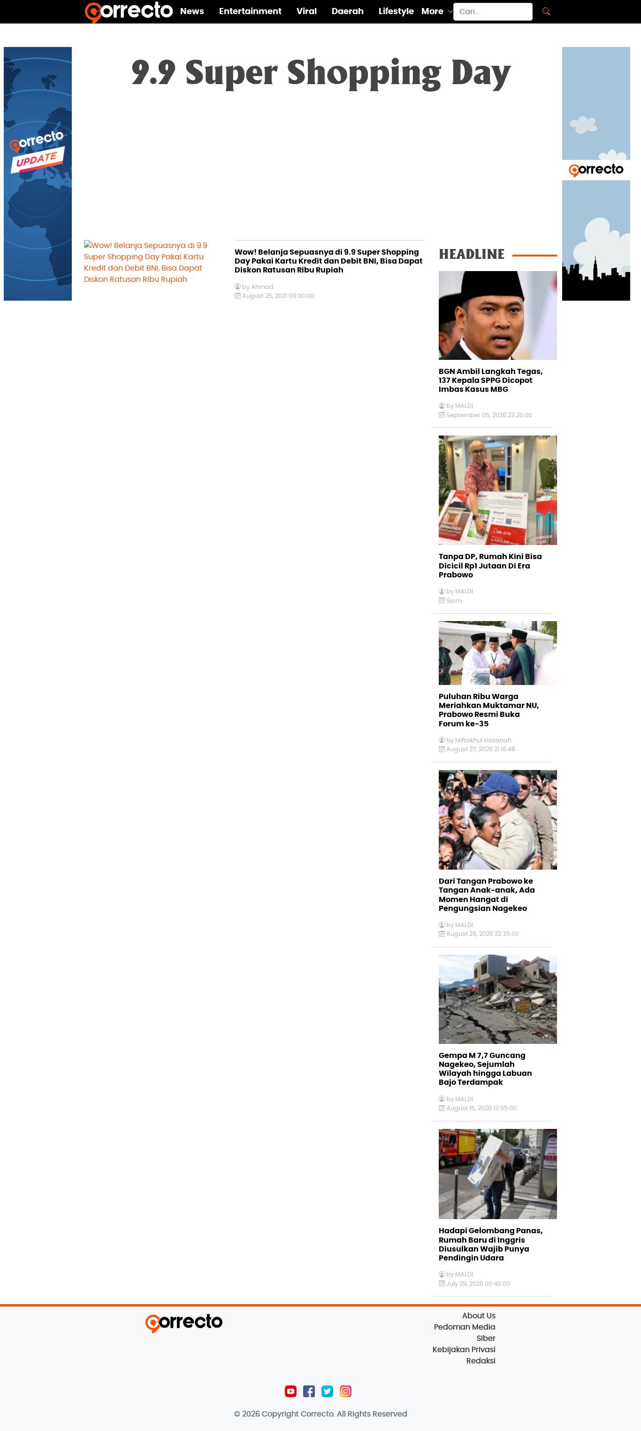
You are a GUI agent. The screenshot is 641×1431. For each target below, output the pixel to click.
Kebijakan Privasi (464, 1349)
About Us (479, 1316)
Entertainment (250, 12)
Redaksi (481, 1361)
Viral (307, 12)
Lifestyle (396, 12)
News (192, 12)
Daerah (348, 12)
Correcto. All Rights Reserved (354, 1414)
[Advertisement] (320, 169)
